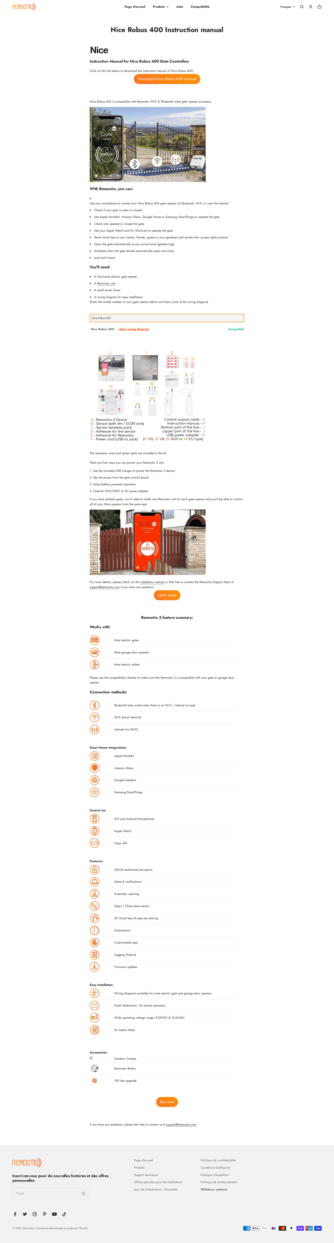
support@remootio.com (105, 587)
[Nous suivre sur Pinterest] (44, 1214)
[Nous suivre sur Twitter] (24, 1214)
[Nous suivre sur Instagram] (34, 1214)
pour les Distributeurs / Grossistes (155, 1189)
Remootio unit (106, 283)
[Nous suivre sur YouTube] (54, 1214)
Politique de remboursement (219, 1182)
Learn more (167, 595)
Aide (179, 6)
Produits (159, 6)
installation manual (152, 582)
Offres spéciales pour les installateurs (158, 1182)
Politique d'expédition (215, 1175)
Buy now (167, 1102)
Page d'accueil (134, 6)
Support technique (146, 1175)
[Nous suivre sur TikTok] (64, 1214)
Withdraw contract (214, 1189)
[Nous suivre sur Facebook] (15, 1214)
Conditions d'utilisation (215, 1167)
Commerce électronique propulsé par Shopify (61, 1228)
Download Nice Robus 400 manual (167, 79)
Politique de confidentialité (218, 1160)
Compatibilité (200, 6)
